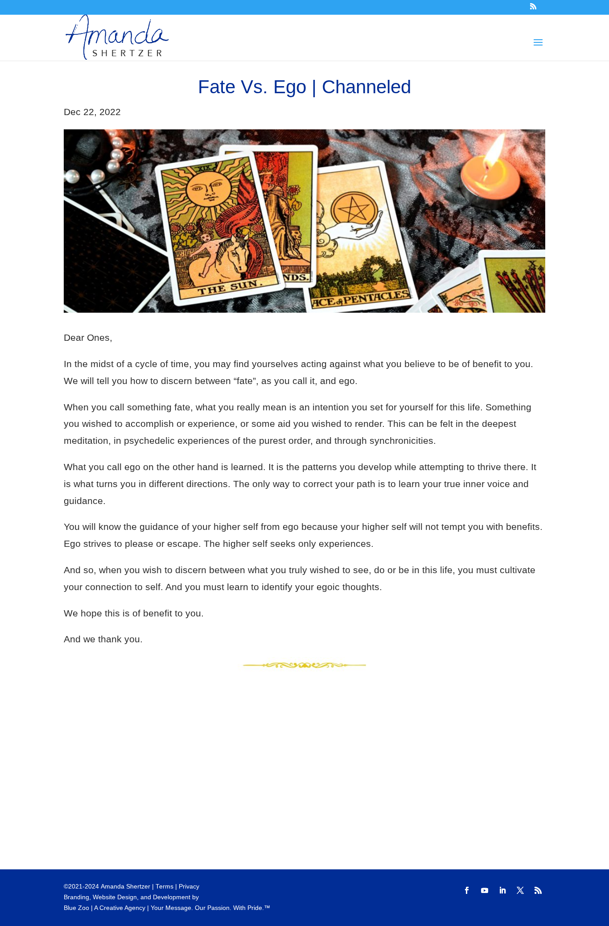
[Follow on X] (520, 890)
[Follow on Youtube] (484, 890)
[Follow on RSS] (538, 890)
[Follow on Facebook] (467, 890)
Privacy (189, 886)
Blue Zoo (76, 908)
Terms (164, 886)
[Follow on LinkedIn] (502, 890)
